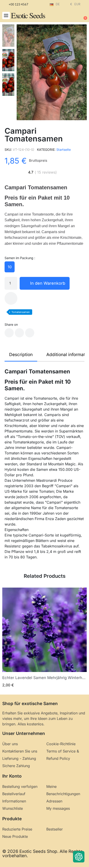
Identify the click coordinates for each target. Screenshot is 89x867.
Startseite (63, 149)
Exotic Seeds (28, 15)
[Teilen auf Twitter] (19, 332)
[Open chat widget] (78, 856)
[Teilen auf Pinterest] (29, 332)
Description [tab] (21, 354)
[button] (6, 15)
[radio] (10, 266)
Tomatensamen (20, 312)
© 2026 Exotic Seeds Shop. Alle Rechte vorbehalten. (42, 853)
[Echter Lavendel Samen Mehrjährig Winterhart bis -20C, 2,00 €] (44, 638)
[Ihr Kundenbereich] (68, 16)
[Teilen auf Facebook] (9, 332)
